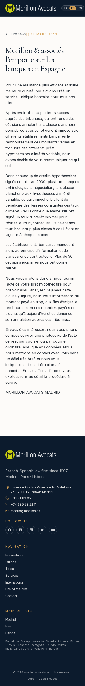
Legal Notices (48, 678)
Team (9, 569)
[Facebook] (9, 530)
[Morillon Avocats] (30, 8)
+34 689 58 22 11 (23, 504)
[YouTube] (53, 530)
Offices (10, 562)
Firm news (18, 34)
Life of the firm (16, 589)
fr (65, 8)
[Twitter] (42, 530)
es (80, 8)
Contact (11, 596)
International (14, 582)
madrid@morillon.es (25, 511)
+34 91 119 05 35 (23, 498)
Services (12, 575)
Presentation (14, 555)
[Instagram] (20, 530)
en (73, 8)
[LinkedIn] (31, 530)
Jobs (31, 678)
